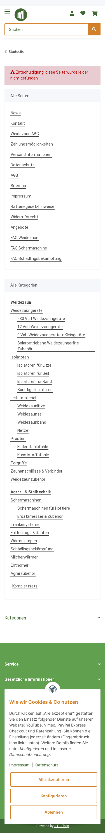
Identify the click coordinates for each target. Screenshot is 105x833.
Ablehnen (54, 812)
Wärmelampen (24, 541)
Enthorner (20, 565)
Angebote (19, 227)
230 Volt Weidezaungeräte (41, 318)
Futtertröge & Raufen (30, 532)
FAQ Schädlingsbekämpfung (36, 258)
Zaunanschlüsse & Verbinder (36, 471)
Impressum (21, 196)
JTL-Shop (61, 826)
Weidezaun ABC (25, 133)
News (16, 113)
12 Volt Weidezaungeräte (40, 326)
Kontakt (18, 123)
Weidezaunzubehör (28, 479)
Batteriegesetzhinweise (32, 206)
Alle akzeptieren (53, 779)
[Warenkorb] (95, 13)
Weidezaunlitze (31, 406)
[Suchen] (94, 29)
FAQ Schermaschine (29, 248)
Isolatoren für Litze (34, 365)
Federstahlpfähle (32, 446)
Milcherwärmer (24, 557)
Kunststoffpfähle (33, 455)
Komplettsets (25, 586)
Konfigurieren (54, 795)
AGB (14, 175)
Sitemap (18, 185)
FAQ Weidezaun (24, 237)
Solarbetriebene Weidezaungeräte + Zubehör (49, 346)
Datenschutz (22, 165)
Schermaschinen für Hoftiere (43, 508)
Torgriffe (19, 463)
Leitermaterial (23, 398)
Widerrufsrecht (24, 217)
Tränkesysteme (25, 524)
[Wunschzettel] (82, 13)
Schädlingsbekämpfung (32, 549)
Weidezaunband (31, 422)
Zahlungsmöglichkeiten (32, 144)
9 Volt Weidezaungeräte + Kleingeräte (51, 335)
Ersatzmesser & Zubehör (40, 516)
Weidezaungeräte (27, 310)
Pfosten (18, 438)
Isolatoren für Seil (33, 373)
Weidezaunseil (30, 414)
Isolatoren (20, 357)
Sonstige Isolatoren (35, 389)
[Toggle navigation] (7, 9)
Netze (22, 430)
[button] (72, 13)
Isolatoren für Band (34, 381)
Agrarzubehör (23, 573)
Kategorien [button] (15, 618)
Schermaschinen (26, 500)
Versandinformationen (31, 154)
